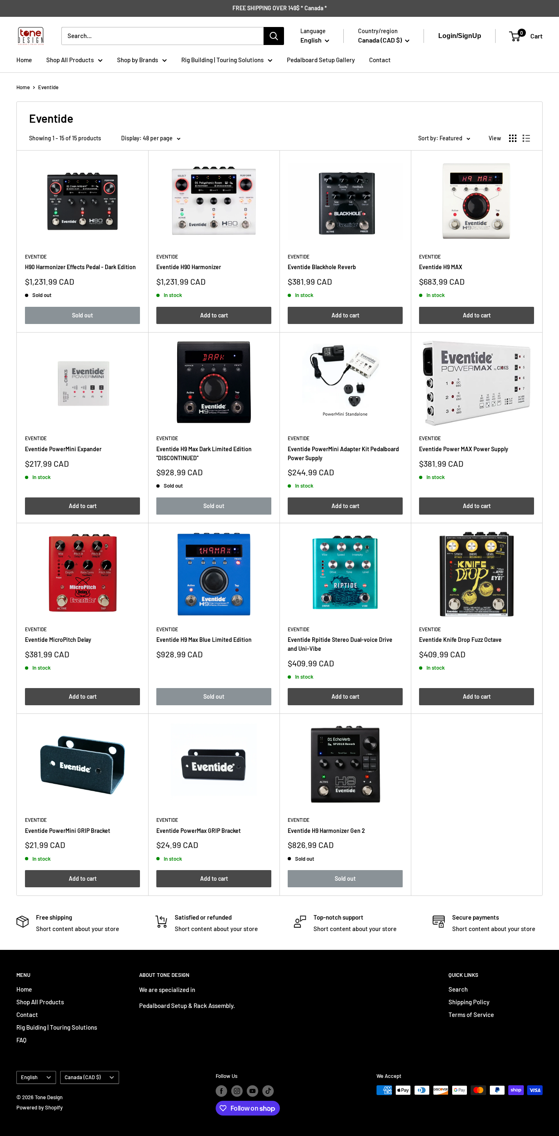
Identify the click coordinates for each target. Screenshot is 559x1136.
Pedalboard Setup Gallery (321, 59)
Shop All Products (70, 59)
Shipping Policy (469, 1002)
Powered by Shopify (39, 1107)
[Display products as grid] (512, 138)
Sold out (82, 315)
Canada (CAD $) (83, 1077)
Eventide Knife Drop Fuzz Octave (460, 639)
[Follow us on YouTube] (252, 1091)
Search (458, 989)
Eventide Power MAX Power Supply (463, 448)
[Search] (274, 36)
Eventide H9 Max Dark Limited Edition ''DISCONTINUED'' (204, 453)
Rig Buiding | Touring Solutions (56, 1027)
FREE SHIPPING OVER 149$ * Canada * (279, 7)
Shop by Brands (137, 59)
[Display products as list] (526, 138)
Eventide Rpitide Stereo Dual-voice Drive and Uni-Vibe (340, 644)
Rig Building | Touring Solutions (222, 59)
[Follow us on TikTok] (268, 1091)
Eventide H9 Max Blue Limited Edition (204, 639)
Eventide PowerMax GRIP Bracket (198, 830)
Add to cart (214, 315)
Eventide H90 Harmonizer (188, 266)
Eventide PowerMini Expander (63, 448)
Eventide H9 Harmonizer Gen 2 (326, 830)
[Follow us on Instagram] (237, 1091)
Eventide (48, 87)
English (29, 1077)
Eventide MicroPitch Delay (58, 639)
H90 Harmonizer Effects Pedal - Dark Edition (80, 266)
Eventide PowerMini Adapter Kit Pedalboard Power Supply (343, 453)
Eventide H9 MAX (440, 266)
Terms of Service (471, 1014)
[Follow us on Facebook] (221, 1091)
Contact (380, 59)
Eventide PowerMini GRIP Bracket (67, 830)
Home (24, 59)
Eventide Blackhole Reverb (322, 266)
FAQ (21, 1040)
